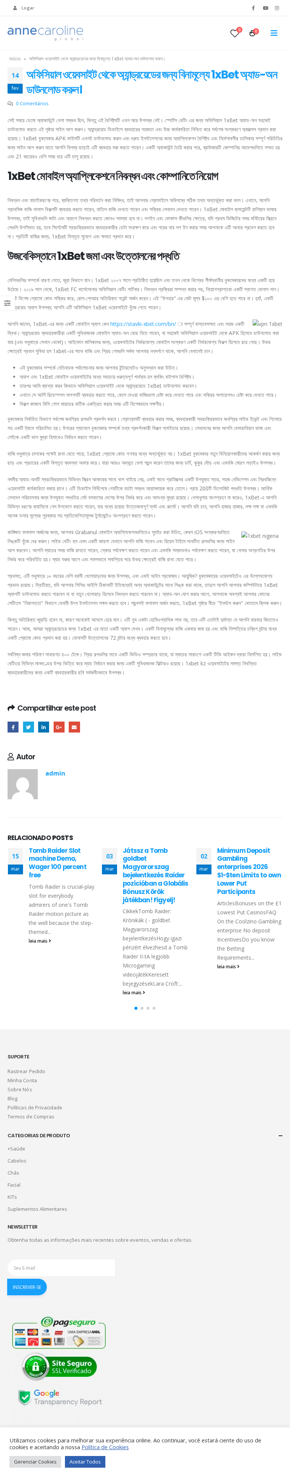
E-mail (74, 727)
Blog (12, 1098)
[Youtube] (265, 8)
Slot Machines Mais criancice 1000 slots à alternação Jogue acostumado (254, 863)
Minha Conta (22, 1080)
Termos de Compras (31, 1116)
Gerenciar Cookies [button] (35, 1461)
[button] (136, 1008)
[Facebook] (253, 8)
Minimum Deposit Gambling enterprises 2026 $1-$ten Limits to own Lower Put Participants (161, 871)
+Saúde (16, 1148)
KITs (12, 1196)
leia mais (45, 992)
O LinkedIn (43, 727)
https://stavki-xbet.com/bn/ (143, 323)
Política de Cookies (105, 1447)
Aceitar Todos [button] (85, 1461)
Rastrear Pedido (26, 1071)
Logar (28, 8)
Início (15, 58)
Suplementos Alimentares (38, 1209)
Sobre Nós (20, 1089)
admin (55, 773)
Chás (13, 1172)
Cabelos (17, 1160)
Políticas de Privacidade (35, 1107)
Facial (14, 1184)
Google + (59, 727)
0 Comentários (32, 103)
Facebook (13, 727)
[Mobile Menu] (274, 33)
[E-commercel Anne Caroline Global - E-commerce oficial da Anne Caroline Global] (45, 33)
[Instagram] (277, 8)
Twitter (28, 727)
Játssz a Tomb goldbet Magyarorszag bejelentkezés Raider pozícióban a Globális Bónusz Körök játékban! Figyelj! (68, 875)
